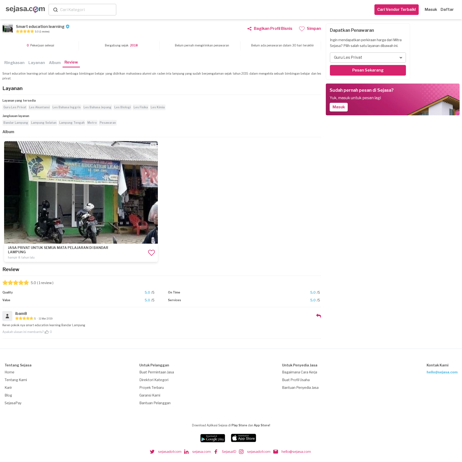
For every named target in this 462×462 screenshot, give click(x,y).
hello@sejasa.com (442, 372)
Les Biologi (122, 107)
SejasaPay (13, 403)
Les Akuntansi (39, 107)
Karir (8, 387)
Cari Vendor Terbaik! (396, 9)
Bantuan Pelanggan (155, 403)
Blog (8, 395)
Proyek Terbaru (151, 387)
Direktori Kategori (153, 380)
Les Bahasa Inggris (66, 107)
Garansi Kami (149, 395)
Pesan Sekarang (368, 70)
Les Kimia (158, 107)
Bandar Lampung (15, 122)
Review (71, 62)
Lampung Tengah (71, 122)
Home (9, 372)
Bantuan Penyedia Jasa (300, 387)
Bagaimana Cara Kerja (299, 372)
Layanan (36, 62)
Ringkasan (14, 62)
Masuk (431, 9)
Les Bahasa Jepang (97, 107)
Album (55, 62)
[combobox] (87, 9)
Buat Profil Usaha (296, 380)
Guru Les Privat (14, 107)
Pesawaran (108, 122)
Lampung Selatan (43, 122)
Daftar (447, 9)
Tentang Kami (16, 380)
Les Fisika (141, 107)
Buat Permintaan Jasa (156, 372)
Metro (92, 122)
